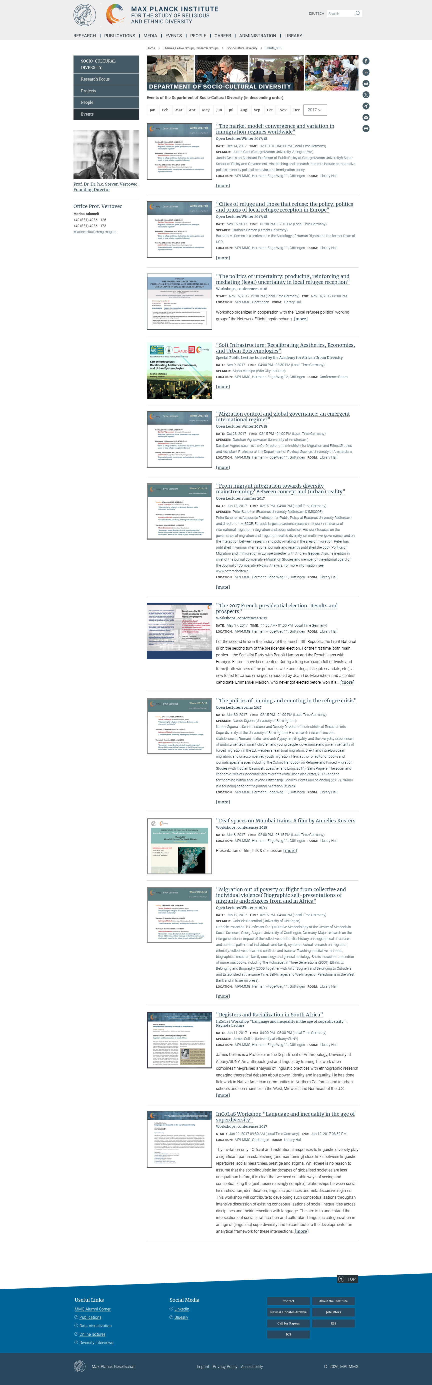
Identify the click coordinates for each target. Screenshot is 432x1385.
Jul (231, 110)
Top (352, 1279)
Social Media (185, 1300)
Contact (288, 1301)
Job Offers (333, 1312)
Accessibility (252, 1366)
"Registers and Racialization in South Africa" (269, 1015)
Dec (296, 110)
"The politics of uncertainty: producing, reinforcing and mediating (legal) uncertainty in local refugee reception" (283, 279)
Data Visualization (96, 1325)
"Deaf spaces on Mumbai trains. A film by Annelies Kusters (286, 821)
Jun (219, 110)
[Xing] (366, 106)
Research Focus (95, 79)
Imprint (203, 1366)
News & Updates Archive (288, 1312)
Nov (283, 110)
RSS (333, 1323)
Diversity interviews (96, 1342)
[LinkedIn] (366, 72)
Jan (152, 110)
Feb (165, 110)
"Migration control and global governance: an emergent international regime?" (283, 417)
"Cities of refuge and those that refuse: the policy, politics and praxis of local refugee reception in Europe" (284, 207)
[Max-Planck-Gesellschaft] (83, 1367)
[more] (223, 185)
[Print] (366, 128)
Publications (91, 1317)
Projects (88, 91)
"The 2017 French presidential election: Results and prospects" (277, 608)
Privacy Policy (225, 1366)
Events (87, 114)
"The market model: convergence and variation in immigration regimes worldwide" (275, 129)
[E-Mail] (366, 117)
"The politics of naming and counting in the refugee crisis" (286, 701)
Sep (257, 110)
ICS (288, 1334)
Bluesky (181, 1317)
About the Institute (333, 1301)
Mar (178, 110)
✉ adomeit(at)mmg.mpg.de (95, 232)
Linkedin (181, 1309)
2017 (312, 110)
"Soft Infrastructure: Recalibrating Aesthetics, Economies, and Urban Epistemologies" (285, 348)
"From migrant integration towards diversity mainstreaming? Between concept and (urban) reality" (281, 489)
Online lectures (93, 1334)
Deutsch (316, 14)
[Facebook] (366, 61)
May (206, 110)
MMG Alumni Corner (92, 1309)
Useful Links (89, 1300)
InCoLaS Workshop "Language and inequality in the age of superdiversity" (285, 1117)
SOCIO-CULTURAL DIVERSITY (98, 64)
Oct (270, 110)
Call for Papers (289, 1323)
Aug (243, 110)
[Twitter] (366, 95)
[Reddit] (366, 83)
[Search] (357, 13)
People (87, 102)
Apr (192, 110)
